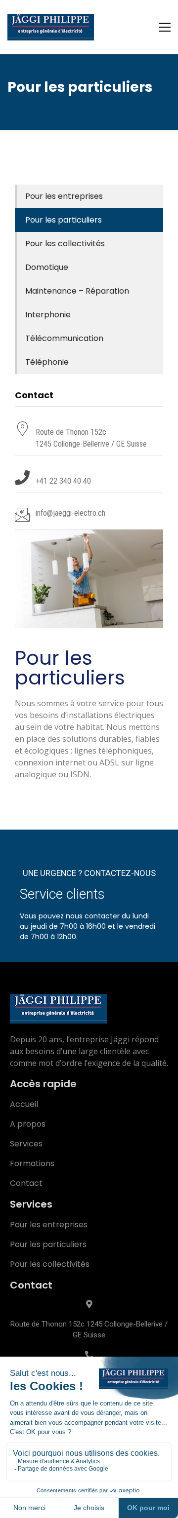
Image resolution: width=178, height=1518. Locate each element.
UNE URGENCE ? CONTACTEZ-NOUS (89, 873)
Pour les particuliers (63, 220)
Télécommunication (64, 338)
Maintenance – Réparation (77, 291)
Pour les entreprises (64, 196)
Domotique (46, 267)
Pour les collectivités (65, 243)
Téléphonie (47, 362)
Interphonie (48, 314)
